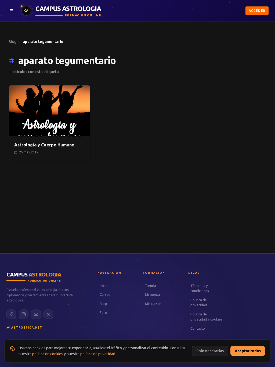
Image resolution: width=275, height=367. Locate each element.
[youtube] (36, 314)
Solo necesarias (210, 351)
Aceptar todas (248, 351)
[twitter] (48, 314)
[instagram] (23, 314)
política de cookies (47, 354)
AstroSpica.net (26, 327)
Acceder (257, 10)
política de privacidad (97, 354)
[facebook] (11, 314)
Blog (12, 41)
